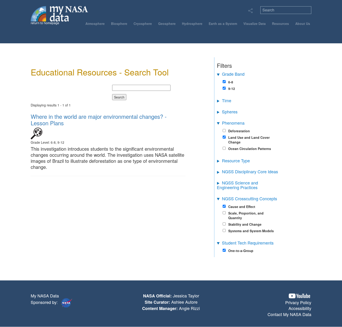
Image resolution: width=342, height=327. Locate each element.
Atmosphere (95, 23)
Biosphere (119, 23)
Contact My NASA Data (289, 314)
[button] (299, 295)
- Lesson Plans (99, 119)
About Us (302, 23)
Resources (280, 23)
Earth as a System (223, 23)
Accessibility (299, 308)
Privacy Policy (298, 302)
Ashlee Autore (184, 302)
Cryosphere (143, 23)
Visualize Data (254, 23)
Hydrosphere (192, 23)
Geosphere (167, 23)
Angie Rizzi (189, 308)
